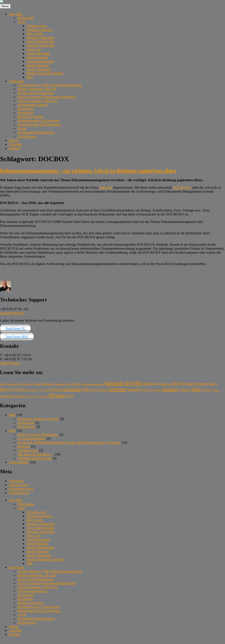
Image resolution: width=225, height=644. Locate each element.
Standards (133, 389)
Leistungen (16, 81)
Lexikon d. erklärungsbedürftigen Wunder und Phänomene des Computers (69, 442)
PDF (40, 390)
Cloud (37, 384)
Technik (170, 389)
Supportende (156, 390)
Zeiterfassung (27, 136)
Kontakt (14, 148)
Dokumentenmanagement (172, 290)
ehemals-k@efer (123, 383)
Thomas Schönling (39, 30)
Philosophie (26, 18)
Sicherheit (71, 389)
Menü (5, 6)
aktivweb (105, 187)
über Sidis (16, 14)
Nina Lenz (33, 49)
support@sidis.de (12, 313)
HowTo (179, 383)
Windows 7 (30, 396)
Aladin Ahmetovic (39, 69)
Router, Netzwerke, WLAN (37, 89)
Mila (29, 77)
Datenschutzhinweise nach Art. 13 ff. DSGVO (39, 642)
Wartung (216, 390)
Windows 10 (42, 396)
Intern (191, 384)
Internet (202, 384)
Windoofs (20, 396)
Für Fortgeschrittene (31, 438)
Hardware (151, 384)
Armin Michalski (38, 53)
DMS (131, 290)
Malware (6, 389)
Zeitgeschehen (19, 462)
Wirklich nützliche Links (35, 458)
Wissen (57, 395)
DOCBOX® (182, 187)
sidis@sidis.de (10, 363)
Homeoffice (166, 384)
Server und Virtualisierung (36, 93)
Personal (47, 390)
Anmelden (16, 481)
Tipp (195, 389)
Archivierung (116, 290)
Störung (145, 390)
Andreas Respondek (40, 61)
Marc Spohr (34, 34)
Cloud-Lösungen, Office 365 (38, 101)
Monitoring (25, 113)
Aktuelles (15, 144)
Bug (31, 384)
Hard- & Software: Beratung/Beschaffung (47, 97)
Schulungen (26, 109)
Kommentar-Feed (21, 489)
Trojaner (206, 389)
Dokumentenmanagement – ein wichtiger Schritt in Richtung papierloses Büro (88, 171)
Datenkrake (47, 384)
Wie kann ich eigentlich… (36, 454)
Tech (103, 290)
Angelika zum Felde (40, 45)
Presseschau (26, 423)
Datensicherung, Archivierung (38, 120)
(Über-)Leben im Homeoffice (38, 434)
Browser (24, 384)
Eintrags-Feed (18, 485)
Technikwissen (28, 450)
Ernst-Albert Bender (40, 41)
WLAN (70, 396)
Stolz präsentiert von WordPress (95, 642)
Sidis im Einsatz (99, 390)
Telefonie (184, 389)
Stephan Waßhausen (40, 37)
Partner (14, 140)
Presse (56, 389)
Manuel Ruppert (37, 65)
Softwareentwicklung (32, 105)
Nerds (17, 389)
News (26, 389)
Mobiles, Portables (30, 116)
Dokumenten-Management (36, 132)
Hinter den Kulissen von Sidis (38, 419)
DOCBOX (144, 290)
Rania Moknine (37, 57)
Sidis (86, 389)
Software (92, 290)
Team (21, 22)
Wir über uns (26, 427)
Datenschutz (59, 384)
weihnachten (7, 396)
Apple (22, 128)
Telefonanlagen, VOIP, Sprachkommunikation (50, 85)
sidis (3, 642)
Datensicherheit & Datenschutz (39, 124)
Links (213, 384)
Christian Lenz (36, 26)
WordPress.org (19, 493)
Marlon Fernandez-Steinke (44, 73)
